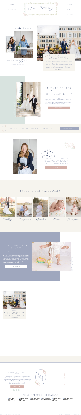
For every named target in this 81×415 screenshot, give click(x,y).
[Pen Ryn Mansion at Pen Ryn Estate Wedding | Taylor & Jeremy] (59, 43)
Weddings (14, 310)
